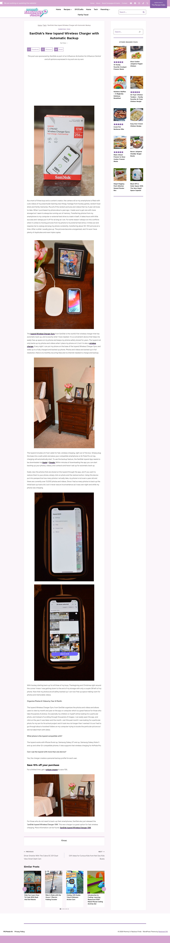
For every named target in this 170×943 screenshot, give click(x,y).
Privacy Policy (20, 932)
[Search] (140, 32)
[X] (147, 3)
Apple (44, 462)
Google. (52, 462)
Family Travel (83, 15)
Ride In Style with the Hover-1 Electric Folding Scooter (53, 897)
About (98, 3)
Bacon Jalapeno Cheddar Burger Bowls (136, 154)
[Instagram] (139, 3)
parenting (62, 29)
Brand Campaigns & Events (111, 3)
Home (92, 3)
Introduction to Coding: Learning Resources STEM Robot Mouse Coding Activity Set (95, 899)
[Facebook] (135, 3)
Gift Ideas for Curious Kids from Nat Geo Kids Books (86, 855)
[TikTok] (143, 3)
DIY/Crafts (79, 9)
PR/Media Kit (8, 932)
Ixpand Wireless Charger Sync (42, 334)
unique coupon (52, 769)
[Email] (131, 3)
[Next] (104, 889)
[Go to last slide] (24, 889)
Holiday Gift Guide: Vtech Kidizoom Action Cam (74, 897)
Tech (96, 9)
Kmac (64, 43)
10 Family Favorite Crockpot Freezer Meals (120, 67)
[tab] (60, 908)
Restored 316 (163, 932)
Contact (124, 3)
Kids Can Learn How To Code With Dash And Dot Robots (31, 897)
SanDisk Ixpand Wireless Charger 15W (75, 828)
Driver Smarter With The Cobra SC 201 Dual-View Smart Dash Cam (41, 855)
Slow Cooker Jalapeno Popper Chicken (136, 64)
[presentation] (32, 882)
